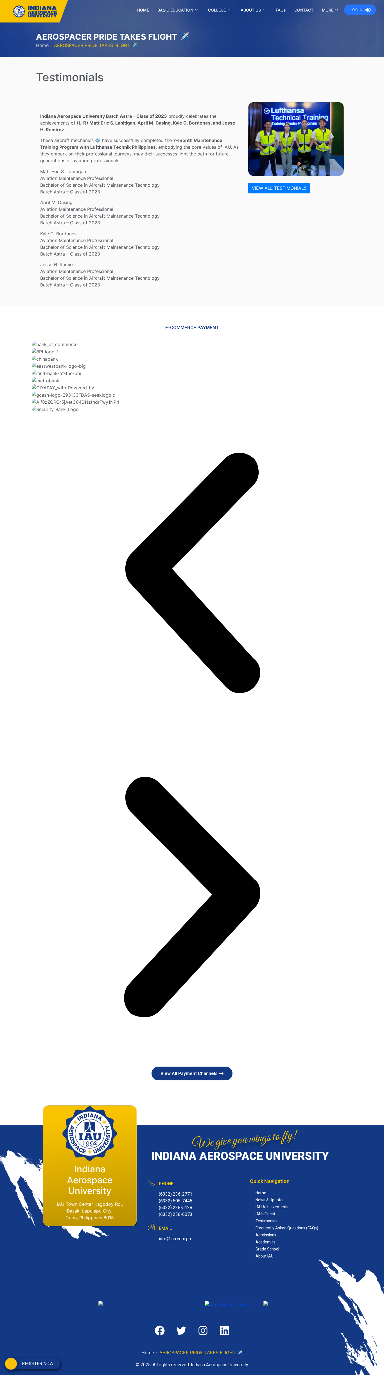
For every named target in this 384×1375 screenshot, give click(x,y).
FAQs (281, 10)
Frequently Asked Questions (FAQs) (287, 1228)
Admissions (266, 1235)
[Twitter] (181, 1330)
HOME (143, 10)
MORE (327, 10)
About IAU (265, 1256)
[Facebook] (160, 1330)
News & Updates (270, 1200)
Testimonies (266, 1221)
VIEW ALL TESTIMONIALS (279, 188)
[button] (192, 575)
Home (42, 45)
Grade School (267, 1249)
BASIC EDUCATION (175, 10)
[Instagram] (203, 1330)
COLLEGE (217, 10)
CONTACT (303, 10)
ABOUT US (251, 10)
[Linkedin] (224, 1330)
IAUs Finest (265, 1214)
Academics (265, 1242)
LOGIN (356, 10)
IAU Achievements (272, 1207)
